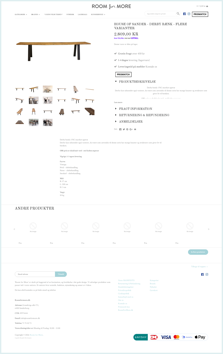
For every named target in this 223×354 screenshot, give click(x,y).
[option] (33, 229)
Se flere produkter (198, 252)
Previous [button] (19, 229)
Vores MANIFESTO (126, 280)
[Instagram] (189, 13)
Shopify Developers (25, 338)
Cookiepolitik (123, 293)
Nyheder (153, 287)
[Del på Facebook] (120, 129)
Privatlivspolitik (124, 290)
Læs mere (118, 102)
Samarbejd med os (125, 297)
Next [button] (203, 229)
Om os (121, 300)
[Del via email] (135, 129)
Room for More (36, 335)
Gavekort (154, 290)
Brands (153, 283)
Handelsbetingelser (126, 287)
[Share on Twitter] (124, 129)
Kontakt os (122, 303)
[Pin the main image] (127, 129)
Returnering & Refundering (129, 283)
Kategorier (154, 280)
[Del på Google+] (131, 129)
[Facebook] (184, 13)
